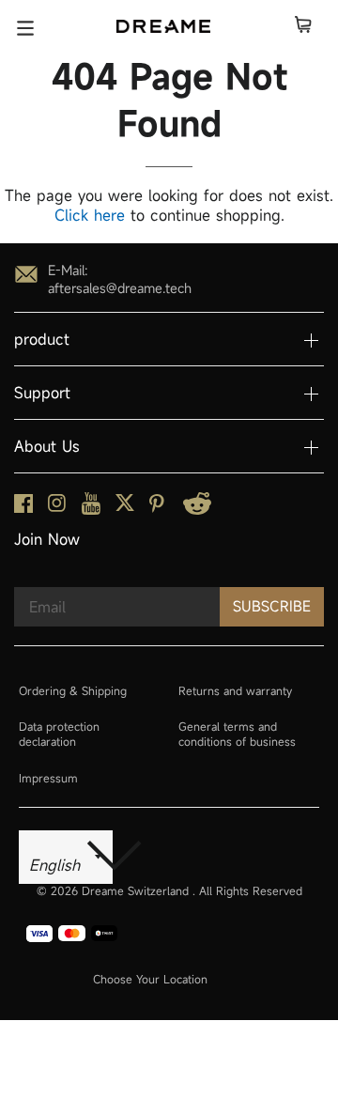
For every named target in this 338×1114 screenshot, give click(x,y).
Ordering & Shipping (73, 690)
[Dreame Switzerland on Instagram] (57, 507)
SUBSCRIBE (272, 605)
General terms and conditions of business (237, 734)
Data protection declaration (59, 734)
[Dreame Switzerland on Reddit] (197, 509)
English (57, 865)
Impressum (48, 777)
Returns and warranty (235, 690)
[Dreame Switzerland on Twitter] (124, 507)
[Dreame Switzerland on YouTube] (91, 509)
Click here (89, 215)
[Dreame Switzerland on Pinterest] (156, 508)
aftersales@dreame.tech (120, 288)
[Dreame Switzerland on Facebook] (23, 508)
